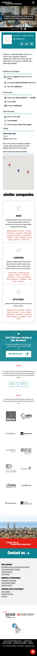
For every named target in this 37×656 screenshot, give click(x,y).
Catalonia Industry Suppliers (8, 583)
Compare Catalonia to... (7, 572)
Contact (23, 384)
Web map (30, 643)
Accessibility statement (20, 643)
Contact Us (4, 596)
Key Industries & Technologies (8, 580)
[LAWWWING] (18, 264)
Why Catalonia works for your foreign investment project (15, 567)
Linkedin (27, 44)
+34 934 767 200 (29, 646)
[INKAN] (18, 222)
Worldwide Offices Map (7, 594)
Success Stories (5, 574)
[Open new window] (33, 652)
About (13, 384)
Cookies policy (27, 641)
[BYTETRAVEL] (18, 303)
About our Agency (5, 592)
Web (22, 44)
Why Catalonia (6, 564)
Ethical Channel (7, 643)
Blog (32, 44)
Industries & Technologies (10, 578)
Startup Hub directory (6, 585)
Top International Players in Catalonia (10, 569)
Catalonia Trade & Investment (12, 589)
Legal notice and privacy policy (13, 641)
